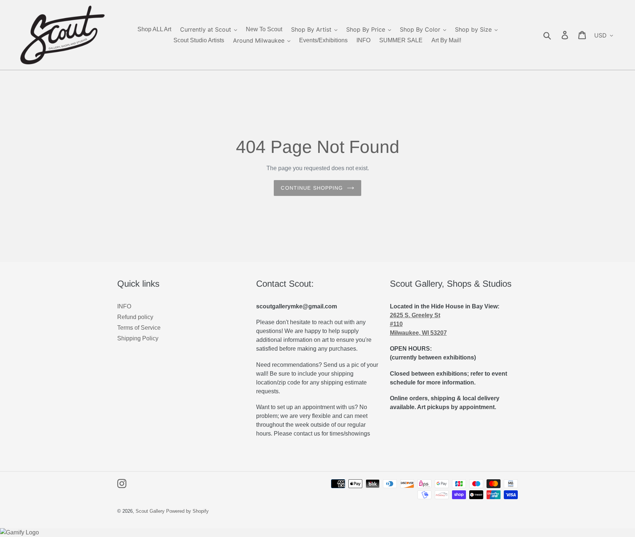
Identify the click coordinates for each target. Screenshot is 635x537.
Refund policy (135, 317)
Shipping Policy (137, 338)
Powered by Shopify (187, 511)
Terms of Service (139, 328)
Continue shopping (312, 188)
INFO (124, 306)
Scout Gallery (150, 511)
